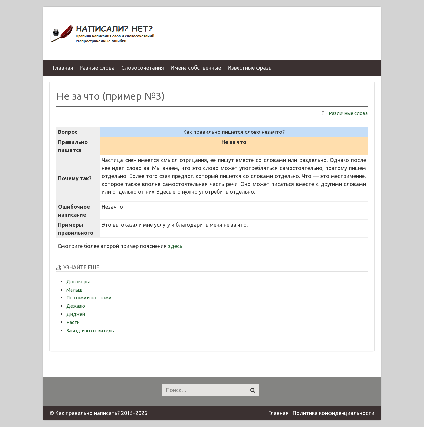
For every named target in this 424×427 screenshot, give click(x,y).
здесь (175, 246)
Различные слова (348, 113)
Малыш (74, 290)
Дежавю (75, 306)
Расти (73, 322)
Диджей (75, 314)
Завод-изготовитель (90, 330)
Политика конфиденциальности (333, 413)
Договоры (78, 281)
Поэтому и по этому (88, 297)
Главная (278, 413)
